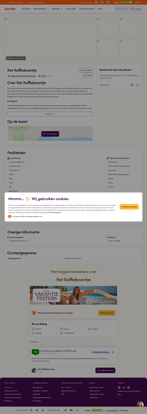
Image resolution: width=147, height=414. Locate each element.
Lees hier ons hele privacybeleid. (50, 212)
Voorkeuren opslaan (129, 207)
